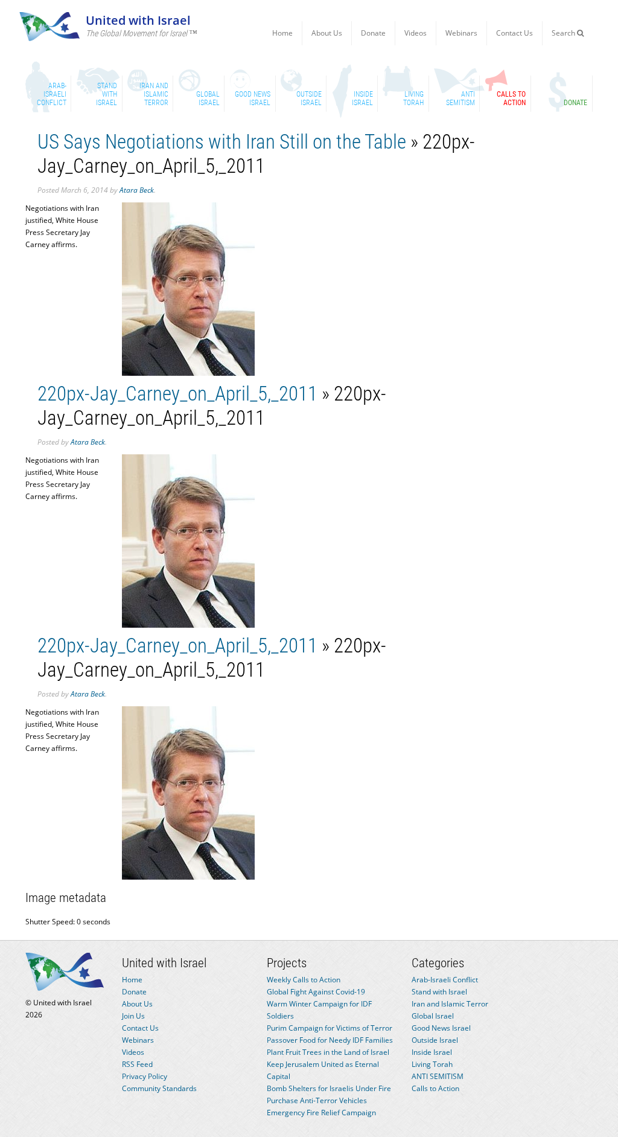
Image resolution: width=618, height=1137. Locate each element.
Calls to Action (435, 1088)
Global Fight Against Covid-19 (316, 992)
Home (282, 33)
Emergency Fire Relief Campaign (321, 1112)
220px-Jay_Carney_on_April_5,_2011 (177, 393)
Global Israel (433, 1016)
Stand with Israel (439, 992)
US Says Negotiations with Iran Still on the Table (221, 141)
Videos (415, 33)
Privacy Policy (144, 1076)
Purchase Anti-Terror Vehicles (317, 1100)
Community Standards (159, 1088)
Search (564, 33)
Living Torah (432, 1064)
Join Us (133, 1016)
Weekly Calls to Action (303, 979)
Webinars (461, 33)
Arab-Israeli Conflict (445, 979)
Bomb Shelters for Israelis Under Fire (329, 1088)
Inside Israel (432, 1052)
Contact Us (514, 33)
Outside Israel (435, 1040)
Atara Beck (136, 190)
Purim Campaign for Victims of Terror (329, 1028)
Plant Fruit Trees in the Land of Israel (328, 1052)
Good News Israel (441, 1028)
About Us (326, 33)
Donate (373, 33)
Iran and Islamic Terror (450, 1004)
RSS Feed (137, 1064)
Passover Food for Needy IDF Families (330, 1040)
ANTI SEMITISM (438, 1076)
